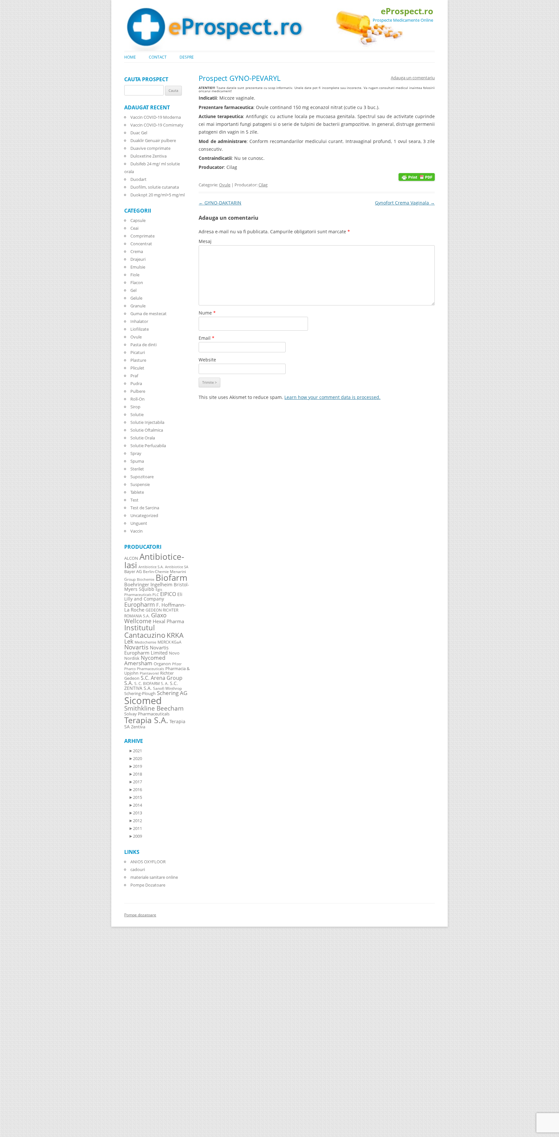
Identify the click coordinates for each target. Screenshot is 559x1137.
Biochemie (145, 579)
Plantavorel (149, 673)
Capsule (138, 220)
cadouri (137, 869)
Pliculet (137, 368)
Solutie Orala (142, 438)
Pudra (136, 383)
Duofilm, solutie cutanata (154, 187)
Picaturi (137, 352)
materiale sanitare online (154, 877)
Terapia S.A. (146, 719)
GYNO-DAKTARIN (220, 203)
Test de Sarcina (144, 508)
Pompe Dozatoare (147, 885)
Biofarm (171, 577)
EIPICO (168, 594)
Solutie (137, 414)
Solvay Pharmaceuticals (147, 714)
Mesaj (205, 241)
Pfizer (176, 664)
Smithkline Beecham (154, 708)
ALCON (131, 558)
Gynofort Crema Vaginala (405, 203)
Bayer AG (133, 571)
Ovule (224, 185)
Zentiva (138, 727)
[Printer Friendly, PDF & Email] (417, 176)
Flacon (136, 282)
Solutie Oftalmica (146, 430)
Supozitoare (142, 477)
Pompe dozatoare (140, 915)
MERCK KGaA (169, 642)
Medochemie (145, 642)
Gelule (136, 298)
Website (207, 360)
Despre (187, 57)
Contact (158, 57)
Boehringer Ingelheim (148, 584)
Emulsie (137, 267)
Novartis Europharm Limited (146, 650)
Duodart (138, 179)
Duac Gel (138, 133)
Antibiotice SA (176, 567)
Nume (207, 313)
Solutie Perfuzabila (148, 445)
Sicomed (143, 700)
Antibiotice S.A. (151, 567)
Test (134, 500)
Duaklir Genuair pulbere (153, 140)
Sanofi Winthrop (167, 688)
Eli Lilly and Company (153, 596)
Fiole (134, 275)
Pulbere (137, 391)
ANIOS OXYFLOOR (148, 862)
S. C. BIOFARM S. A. (151, 683)
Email (206, 338)
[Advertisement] (19, 1039)
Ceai (134, 228)
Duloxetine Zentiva (148, 156)
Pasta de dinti (143, 345)
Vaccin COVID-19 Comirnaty (156, 125)
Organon (162, 664)
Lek (128, 641)
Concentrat (141, 244)
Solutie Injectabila (147, 422)
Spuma (137, 461)
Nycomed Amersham (144, 660)
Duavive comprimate (150, 148)
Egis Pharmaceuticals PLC (143, 592)
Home (130, 57)
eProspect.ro (407, 11)
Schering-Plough (140, 693)
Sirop (135, 407)
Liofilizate (139, 329)
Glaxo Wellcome (145, 618)
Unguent (138, 523)
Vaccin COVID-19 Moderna (155, 117)
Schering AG (172, 693)
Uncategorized (144, 515)
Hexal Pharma (168, 621)
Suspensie (140, 484)
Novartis (136, 647)
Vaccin (136, 531)
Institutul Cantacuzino (144, 631)
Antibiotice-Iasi (154, 561)
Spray (135, 453)
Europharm (139, 604)
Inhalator (139, 321)
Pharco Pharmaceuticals (144, 669)
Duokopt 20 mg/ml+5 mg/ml (157, 195)
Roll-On (137, 399)
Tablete (137, 492)
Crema (136, 251)
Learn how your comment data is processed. (332, 397)
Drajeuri (138, 259)
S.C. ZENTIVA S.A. (151, 685)
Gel (133, 290)
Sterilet (137, 469)
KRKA (175, 635)
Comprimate (142, 236)
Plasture (138, 360)
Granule (138, 306)
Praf (134, 376)
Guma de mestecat (148, 313)
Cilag (263, 185)
